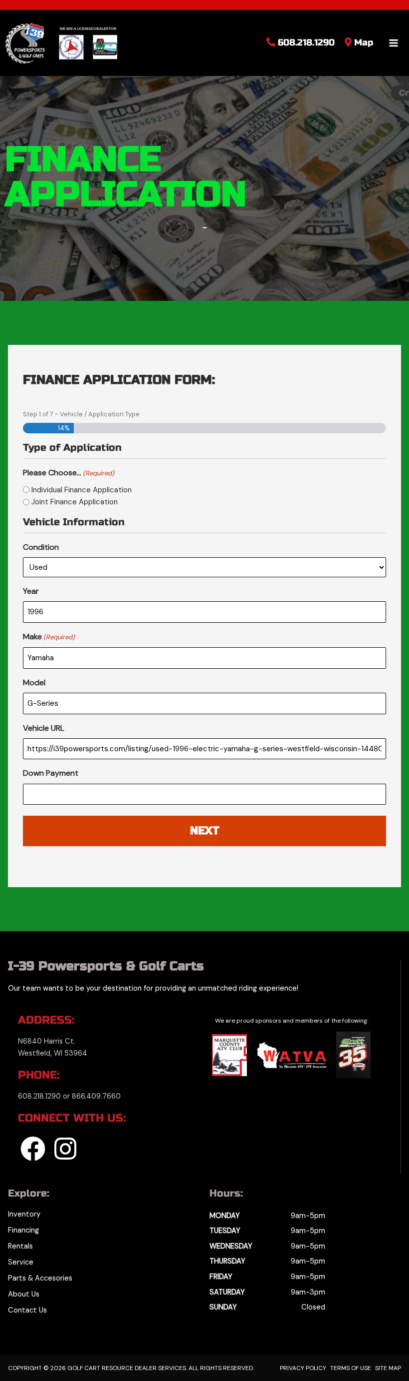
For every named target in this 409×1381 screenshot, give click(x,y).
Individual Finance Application (81, 490)
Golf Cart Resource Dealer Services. (126, 1368)
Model (34, 682)
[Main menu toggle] (393, 42)
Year (31, 591)
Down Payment (50, 773)
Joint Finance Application (74, 502)
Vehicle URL (43, 728)
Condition (41, 547)
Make (49, 636)
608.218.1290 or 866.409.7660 (69, 1096)
